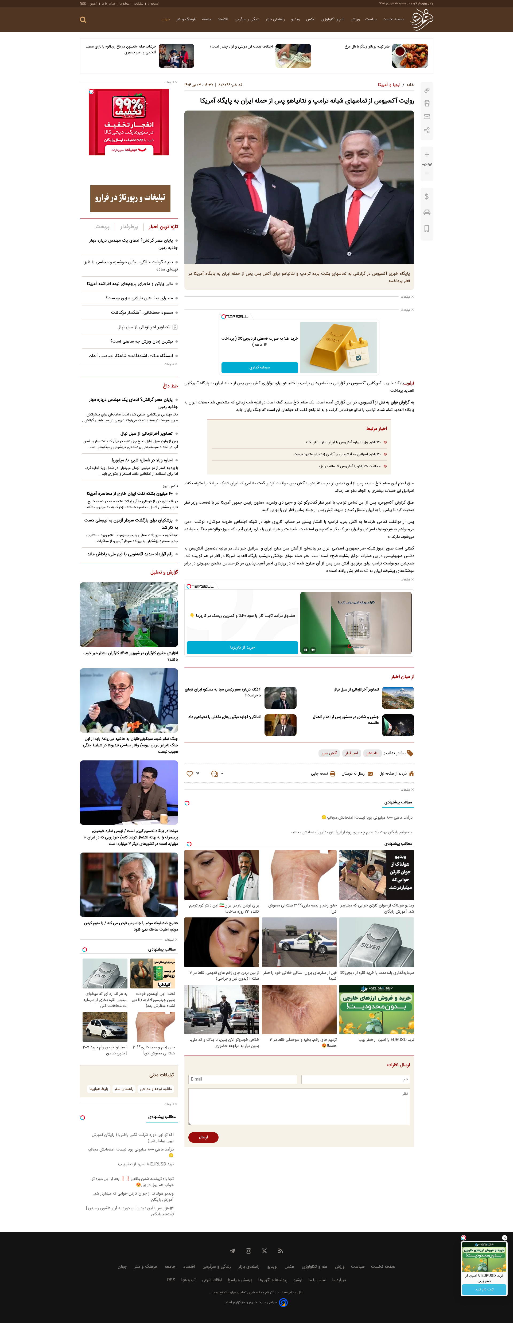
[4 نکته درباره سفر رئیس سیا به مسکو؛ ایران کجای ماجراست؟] (281, 698)
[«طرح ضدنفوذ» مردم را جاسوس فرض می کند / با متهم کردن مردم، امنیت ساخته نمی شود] (129, 885)
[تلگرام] (232, 1251)
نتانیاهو (373, 753)
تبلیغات (138, 4)
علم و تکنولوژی (333, 19)
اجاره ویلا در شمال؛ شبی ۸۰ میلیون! (142, 460)
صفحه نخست (393, 19)
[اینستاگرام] (248, 1251)
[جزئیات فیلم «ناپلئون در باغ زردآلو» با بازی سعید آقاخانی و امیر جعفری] (176, 56)
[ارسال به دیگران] (427, 116)
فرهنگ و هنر (186, 19)
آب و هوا (188, 1280)
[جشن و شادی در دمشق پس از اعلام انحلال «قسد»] (398, 725)
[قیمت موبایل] (427, 230)
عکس (311, 19)
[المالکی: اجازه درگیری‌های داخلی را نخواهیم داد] (281, 725)
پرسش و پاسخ (240, 1280)
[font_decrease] (427, 173)
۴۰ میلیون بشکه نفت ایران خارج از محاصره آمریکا (130, 493)
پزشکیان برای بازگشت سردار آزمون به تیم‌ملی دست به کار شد (131, 524)
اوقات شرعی (212, 1280)
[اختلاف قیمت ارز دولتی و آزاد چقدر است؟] (293, 56)
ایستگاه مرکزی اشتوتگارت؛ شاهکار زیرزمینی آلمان (131, 356)
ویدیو (296, 19)
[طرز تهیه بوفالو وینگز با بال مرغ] (410, 56)
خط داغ (170, 386)
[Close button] (504, 1237)
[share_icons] (426, 130)
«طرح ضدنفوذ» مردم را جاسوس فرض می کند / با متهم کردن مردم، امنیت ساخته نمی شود (131, 926)
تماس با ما (108, 4)
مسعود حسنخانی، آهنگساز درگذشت (142, 312)
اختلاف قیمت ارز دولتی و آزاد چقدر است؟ (241, 47)
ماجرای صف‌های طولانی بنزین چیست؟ (139, 298)
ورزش (355, 19)
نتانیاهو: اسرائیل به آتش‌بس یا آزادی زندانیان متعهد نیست (337, 454)
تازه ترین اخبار (163, 227)
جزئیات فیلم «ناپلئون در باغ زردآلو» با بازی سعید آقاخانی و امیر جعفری (121, 50)
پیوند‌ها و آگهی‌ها (272, 1280)
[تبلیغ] (130, 198)
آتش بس (329, 753)
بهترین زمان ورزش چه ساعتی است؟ (141, 341)
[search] (83, 20)
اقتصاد (223, 19)
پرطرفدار (129, 227)
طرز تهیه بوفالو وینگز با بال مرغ (367, 47)
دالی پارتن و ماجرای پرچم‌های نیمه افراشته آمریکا (130, 284)
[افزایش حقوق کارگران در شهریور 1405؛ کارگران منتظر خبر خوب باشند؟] (129, 614)
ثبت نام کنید (484, 1289)
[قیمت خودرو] (426, 213)
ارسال (203, 1137)
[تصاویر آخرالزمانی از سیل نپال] (398, 698)
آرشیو (93, 4)
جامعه (207, 19)
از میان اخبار (402, 677)
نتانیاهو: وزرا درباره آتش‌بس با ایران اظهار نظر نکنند (342, 442)
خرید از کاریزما (242, 647)
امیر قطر (351, 753)
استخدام (153, 4)
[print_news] (426, 103)
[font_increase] (427, 155)
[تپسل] (223, 316)
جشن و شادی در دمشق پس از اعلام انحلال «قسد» (346, 720)
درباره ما (124, 4)
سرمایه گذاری (260, 367)
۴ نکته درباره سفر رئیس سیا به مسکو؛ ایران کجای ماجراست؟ (223, 692)
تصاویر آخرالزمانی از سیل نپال (356, 690)
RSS (83, 4)
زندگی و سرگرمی (248, 19)
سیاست (371, 19)
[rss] (280, 1251)
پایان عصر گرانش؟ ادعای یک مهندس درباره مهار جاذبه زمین (133, 403)
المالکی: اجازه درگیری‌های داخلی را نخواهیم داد (224, 717)
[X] (264, 1251)
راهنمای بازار (276, 19)
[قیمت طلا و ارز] (426, 198)
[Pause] (305, 650)
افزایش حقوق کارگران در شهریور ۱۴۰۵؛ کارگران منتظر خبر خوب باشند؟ (130, 656)
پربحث (103, 227)
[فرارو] (421, 19)
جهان (166, 19)
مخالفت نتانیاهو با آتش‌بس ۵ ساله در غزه (349, 466)
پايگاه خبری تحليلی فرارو (246, 1292)
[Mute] (313, 650)
